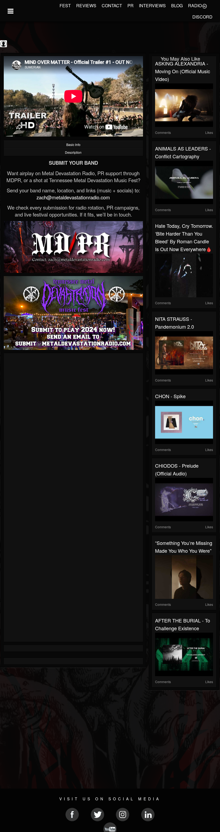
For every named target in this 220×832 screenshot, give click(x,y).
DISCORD (202, 17)
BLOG (177, 5)
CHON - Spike (170, 396)
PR (130, 5)
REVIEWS (86, 5)
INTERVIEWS (152, 5)
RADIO (195, 5)
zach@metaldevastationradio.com (73, 197)
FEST (65, 5)
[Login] (204, 5)
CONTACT (112, 5)
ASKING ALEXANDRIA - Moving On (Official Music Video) (182, 71)
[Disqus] (73, 428)
